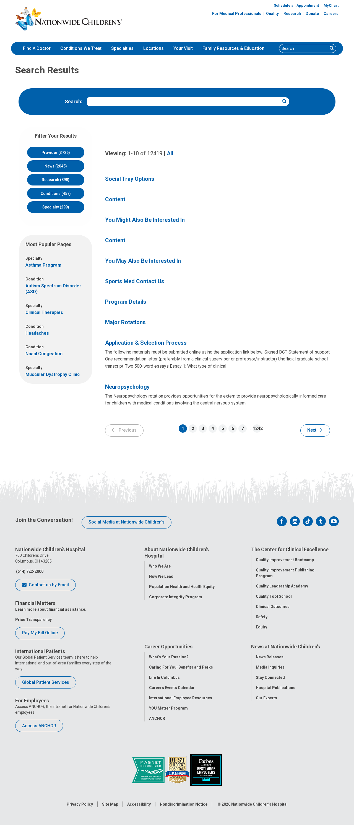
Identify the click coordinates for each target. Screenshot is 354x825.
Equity (261, 627)
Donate (312, 14)
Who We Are (160, 566)
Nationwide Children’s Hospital (259, 804)
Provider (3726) (55, 152)
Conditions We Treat (80, 48)
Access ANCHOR (39, 725)
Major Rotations (125, 322)
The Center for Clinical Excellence (290, 549)
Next (312, 430)
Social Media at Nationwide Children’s (126, 522)
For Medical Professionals (236, 14)
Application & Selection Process (146, 342)
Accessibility (139, 804)
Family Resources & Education (233, 48)
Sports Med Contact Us (134, 281)
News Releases (269, 657)
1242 (257, 428)
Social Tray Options (129, 179)
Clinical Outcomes (273, 606)
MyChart (331, 5)
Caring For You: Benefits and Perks (181, 667)
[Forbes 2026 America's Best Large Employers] (206, 769)
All (170, 153)
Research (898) (55, 179)
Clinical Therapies (44, 312)
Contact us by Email (48, 584)
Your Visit (183, 48)
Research (292, 14)
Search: (73, 101)
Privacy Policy (80, 804)
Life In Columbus (164, 677)
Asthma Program (43, 265)
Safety (261, 617)
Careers (331, 14)
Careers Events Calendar (172, 687)
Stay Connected (270, 677)
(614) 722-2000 (29, 571)
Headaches (37, 333)
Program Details (125, 301)
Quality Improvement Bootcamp (285, 560)
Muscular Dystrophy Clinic (52, 374)
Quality (272, 14)
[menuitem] (37, 48)
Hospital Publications (275, 687)
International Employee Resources (180, 698)
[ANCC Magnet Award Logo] (148, 769)
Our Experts (266, 698)
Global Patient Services (45, 682)
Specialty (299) (55, 207)
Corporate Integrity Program (175, 597)
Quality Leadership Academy (282, 586)
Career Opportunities (168, 646)
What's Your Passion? (169, 657)
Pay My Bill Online (40, 632)
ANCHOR (157, 718)
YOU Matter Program (168, 708)
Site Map (110, 804)
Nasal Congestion (44, 353)
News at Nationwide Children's (285, 646)
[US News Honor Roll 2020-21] (177, 769)
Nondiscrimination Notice (183, 804)
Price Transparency (33, 619)
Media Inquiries (270, 667)
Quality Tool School (274, 596)
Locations (153, 48)
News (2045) (56, 166)
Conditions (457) (56, 193)
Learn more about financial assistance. (50, 609)
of (145, 153)
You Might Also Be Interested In (145, 219)
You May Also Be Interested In (143, 260)
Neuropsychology (127, 386)
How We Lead (161, 576)
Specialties (122, 48)
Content (115, 199)
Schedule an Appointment (296, 5)
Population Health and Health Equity (182, 586)
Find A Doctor (37, 48)
